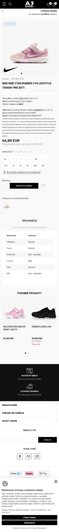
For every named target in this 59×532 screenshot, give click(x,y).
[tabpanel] (29, 48)
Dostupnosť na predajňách (29, 227)
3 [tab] (29, 73)
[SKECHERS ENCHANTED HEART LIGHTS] (15, 311)
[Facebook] (20, 456)
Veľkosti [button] (16, 151)
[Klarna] (29, 473)
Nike (30, 260)
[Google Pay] (43, 473)
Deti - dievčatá (34, 254)
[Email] (28, 456)
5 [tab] (37, 73)
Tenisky (5, 78)
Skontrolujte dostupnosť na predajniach (23, 172)
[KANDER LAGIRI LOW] (43, 311)
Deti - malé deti (34, 273)
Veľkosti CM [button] (27, 151)
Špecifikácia (29, 221)
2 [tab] (25, 73)
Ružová (31, 248)
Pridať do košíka (24, 185)
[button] (43, 186)
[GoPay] (16, 473)
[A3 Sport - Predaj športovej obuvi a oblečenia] (29, 4)
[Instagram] (37, 456)
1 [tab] (21, 73)
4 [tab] (33, 73)
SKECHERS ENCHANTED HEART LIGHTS (14, 328)
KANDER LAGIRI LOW (41, 326)
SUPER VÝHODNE (27, 10)
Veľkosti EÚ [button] (6, 151)
